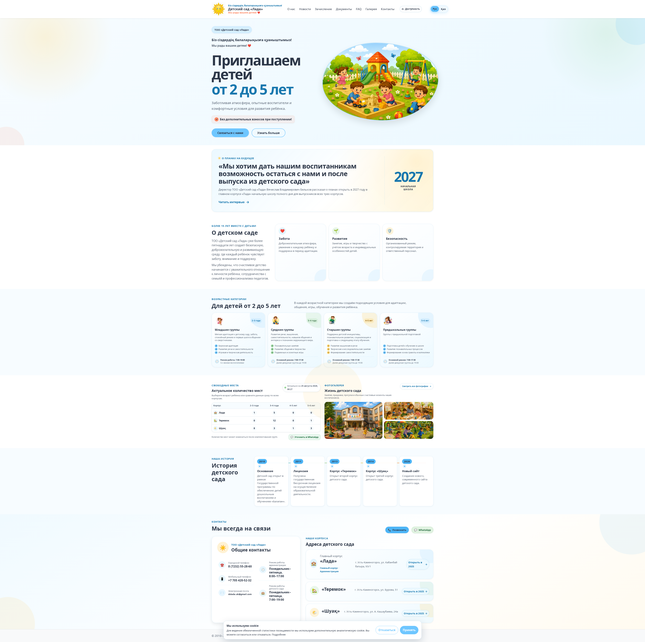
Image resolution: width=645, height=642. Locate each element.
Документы (344, 9)
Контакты (387, 9)
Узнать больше (268, 133)
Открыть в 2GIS (418, 564)
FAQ (358, 9)
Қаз (443, 9)
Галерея (371, 9)
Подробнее (279, 634)
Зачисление (323, 9)
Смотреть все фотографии (416, 386)
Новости (305, 9)
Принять (409, 630)
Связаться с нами (230, 133)
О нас (291, 9)
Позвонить (397, 530)
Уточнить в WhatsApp (305, 437)
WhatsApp (423, 530)
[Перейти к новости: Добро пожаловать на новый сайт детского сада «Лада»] (353, 420)
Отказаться (386, 630)
